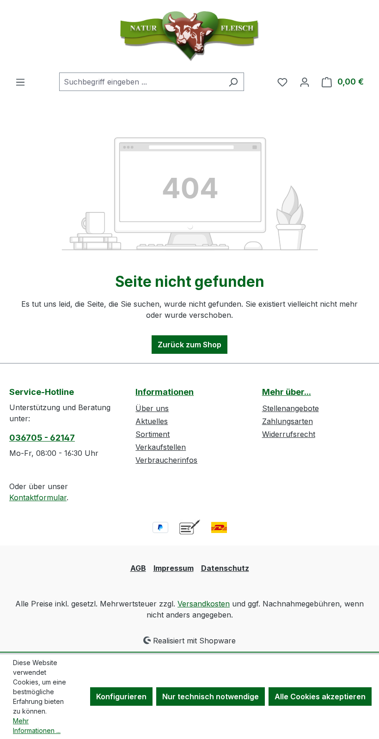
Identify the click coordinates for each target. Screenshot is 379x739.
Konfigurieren (121, 696)
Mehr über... (286, 392)
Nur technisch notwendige (210, 696)
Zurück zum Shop (189, 344)
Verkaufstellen (160, 447)
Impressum (173, 568)
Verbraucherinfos (166, 460)
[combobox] (141, 82)
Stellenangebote (290, 408)
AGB (138, 568)
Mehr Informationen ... (37, 725)
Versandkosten (203, 603)
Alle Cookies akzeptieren (320, 696)
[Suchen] (233, 82)
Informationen (164, 392)
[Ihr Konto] (304, 82)
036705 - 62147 (42, 437)
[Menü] (20, 82)
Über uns (152, 408)
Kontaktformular (38, 497)
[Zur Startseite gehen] (189, 36)
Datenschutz (225, 568)
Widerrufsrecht (288, 434)
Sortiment (152, 434)
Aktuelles (151, 421)
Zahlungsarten (287, 421)
